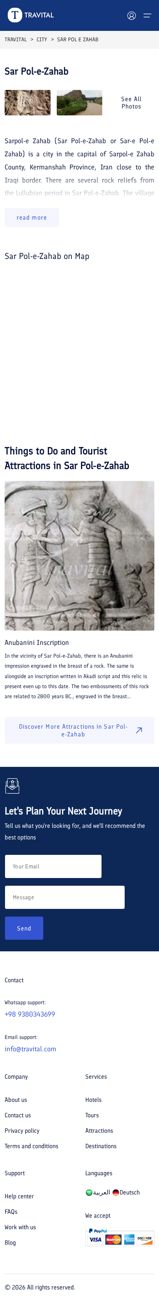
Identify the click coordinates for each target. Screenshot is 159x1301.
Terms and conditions (31, 1146)
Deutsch (130, 1192)
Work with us (20, 1227)
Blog (10, 1242)
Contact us (18, 1115)
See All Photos (131, 102)
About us (16, 1099)
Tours (92, 1115)
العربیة (101, 1192)
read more (32, 217)
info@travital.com (30, 1049)
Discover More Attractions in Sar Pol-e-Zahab (73, 730)
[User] (131, 15)
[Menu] (147, 15)
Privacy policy (22, 1130)
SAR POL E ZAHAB (77, 39)
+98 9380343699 (30, 1014)
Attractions (99, 1130)
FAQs (11, 1211)
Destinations (101, 1146)
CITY (42, 39)
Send (24, 928)
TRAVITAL (16, 39)
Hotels (93, 1099)
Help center (19, 1196)
